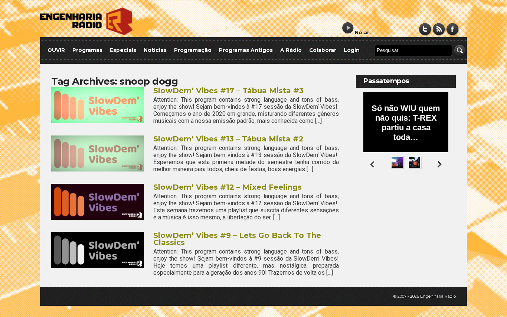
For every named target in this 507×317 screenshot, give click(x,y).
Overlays (446, 198)
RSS (439, 29)
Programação (193, 50)
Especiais (123, 50)
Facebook (452, 29)
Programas (87, 50)
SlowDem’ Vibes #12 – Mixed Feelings (227, 187)
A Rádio (291, 50)
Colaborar (322, 50)
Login (352, 50)
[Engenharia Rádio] (86, 33)
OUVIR (56, 50)
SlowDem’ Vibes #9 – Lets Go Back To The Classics (237, 239)
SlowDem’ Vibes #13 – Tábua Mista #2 (228, 138)
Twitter (425, 29)
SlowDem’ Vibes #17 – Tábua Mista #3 (228, 90)
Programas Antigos (246, 50)
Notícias (155, 50)
